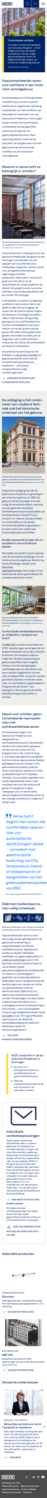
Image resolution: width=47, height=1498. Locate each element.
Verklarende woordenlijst (11, 1492)
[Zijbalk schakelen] (35, 4)
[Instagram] (38, 1477)
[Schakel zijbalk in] (27, 4)
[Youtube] (43, 1477)
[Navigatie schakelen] (43, 4)
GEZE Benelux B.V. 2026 (11, 1483)
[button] (26, 1477)
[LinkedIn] (34, 1477)
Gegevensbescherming (10, 1489)
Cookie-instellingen (28, 1489)
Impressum (27, 1492)
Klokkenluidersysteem (10, 1486)
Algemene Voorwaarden (29, 1486)
